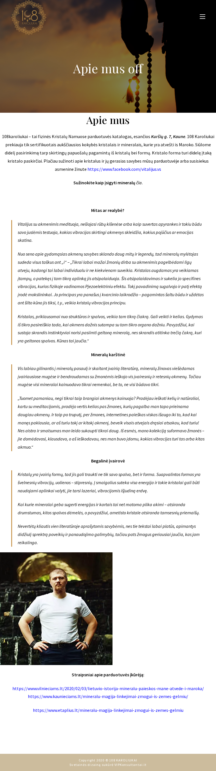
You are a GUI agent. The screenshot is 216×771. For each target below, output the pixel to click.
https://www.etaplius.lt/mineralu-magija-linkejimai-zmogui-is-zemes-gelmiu (108, 710)
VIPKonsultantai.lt (130, 765)
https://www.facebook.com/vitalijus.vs (124, 169)
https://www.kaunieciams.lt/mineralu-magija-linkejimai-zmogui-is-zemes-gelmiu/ (108, 696)
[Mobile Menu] (200, 16)
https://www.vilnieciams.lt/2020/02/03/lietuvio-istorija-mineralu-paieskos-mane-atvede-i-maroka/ (108, 688)
